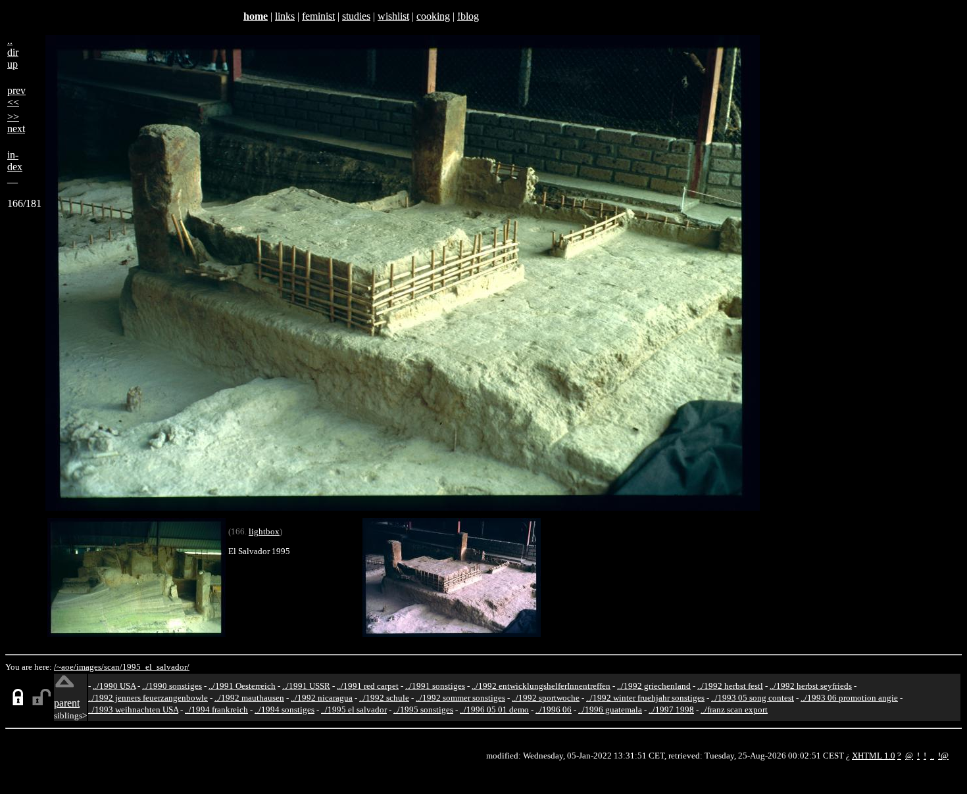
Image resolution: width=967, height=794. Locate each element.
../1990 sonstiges (172, 686)
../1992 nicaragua (322, 698)
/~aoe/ (65, 667)
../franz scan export (734, 709)
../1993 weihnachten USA (133, 709)
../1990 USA (114, 686)
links (285, 16)
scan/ (113, 667)
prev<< (16, 96)
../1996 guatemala (610, 709)
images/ (90, 667)
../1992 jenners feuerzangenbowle (148, 698)
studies (356, 16)
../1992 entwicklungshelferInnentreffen (541, 686)
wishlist (393, 16)
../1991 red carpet (368, 686)
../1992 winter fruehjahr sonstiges (645, 698)
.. (932, 755)
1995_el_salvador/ (155, 667)
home (255, 16)
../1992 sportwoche (546, 698)
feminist (318, 16)
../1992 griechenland (654, 686)
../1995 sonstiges (423, 709)
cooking (433, 16)
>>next (16, 122)
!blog (468, 16)
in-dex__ (14, 166)
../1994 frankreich (216, 709)
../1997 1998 (671, 709)
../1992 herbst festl (730, 686)
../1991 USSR (306, 686)
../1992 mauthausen (249, 698)
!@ (943, 755)
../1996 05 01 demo (494, 709)
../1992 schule (384, 698)
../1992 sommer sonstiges (460, 698)
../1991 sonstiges (435, 686)
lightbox (264, 531)
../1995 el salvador (354, 709)
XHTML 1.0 (873, 755)
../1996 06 (553, 709)
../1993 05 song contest (752, 698)
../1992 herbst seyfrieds (811, 686)
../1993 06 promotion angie (849, 698)
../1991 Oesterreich (242, 686)
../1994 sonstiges (284, 709)
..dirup (12, 52)
